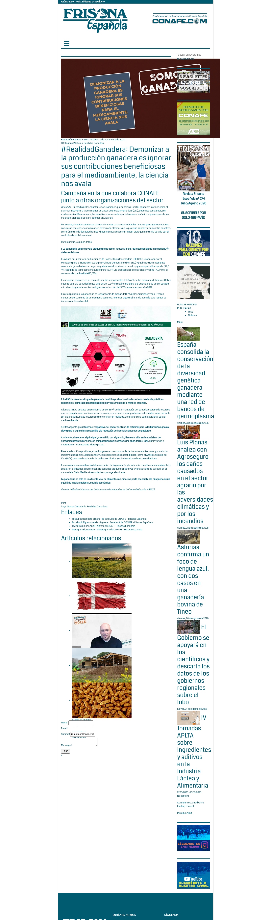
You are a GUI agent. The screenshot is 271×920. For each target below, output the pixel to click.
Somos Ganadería (77, 506)
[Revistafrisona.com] (95, 20)
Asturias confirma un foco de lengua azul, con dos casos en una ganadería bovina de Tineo (193, 579)
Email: (64, 728)
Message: (66, 745)
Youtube (76, 519)
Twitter (75, 526)
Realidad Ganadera (94, 143)
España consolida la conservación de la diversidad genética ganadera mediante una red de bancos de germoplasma (195, 380)
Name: (64, 722)
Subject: (65, 734)
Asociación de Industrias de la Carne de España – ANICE (125, 489)
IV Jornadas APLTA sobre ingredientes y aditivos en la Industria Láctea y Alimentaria (194, 751)
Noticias (78, 143)
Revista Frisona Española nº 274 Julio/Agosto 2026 (193, 198)
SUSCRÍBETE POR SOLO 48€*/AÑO (193, 215)
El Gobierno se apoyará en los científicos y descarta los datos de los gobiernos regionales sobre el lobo (193, 665)
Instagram (77, 529)
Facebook (77, 522)
